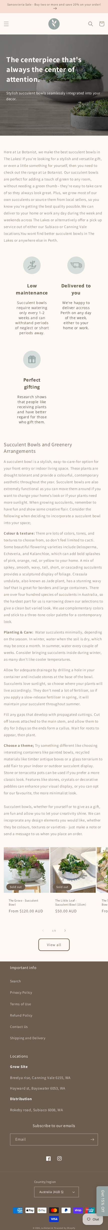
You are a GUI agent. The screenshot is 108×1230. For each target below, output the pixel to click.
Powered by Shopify (64, 1227)
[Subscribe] (92, 1139)
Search (15, 981)
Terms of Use (20, 1004)
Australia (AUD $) (51, 1192)
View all (54, 944)
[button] (6, 23)
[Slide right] (65, 930)
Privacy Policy (21, 992)
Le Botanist (47, 1227)
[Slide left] (42, 930)
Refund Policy (21, 1015)
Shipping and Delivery (27, 1038)
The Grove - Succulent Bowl (23, 902)
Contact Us (19, 1026)
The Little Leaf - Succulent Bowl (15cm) (70, 902)
